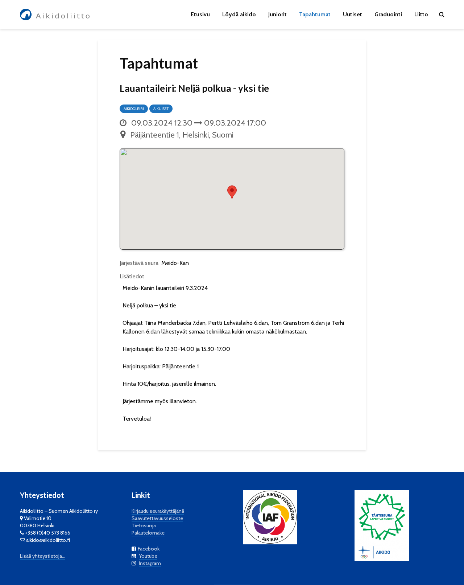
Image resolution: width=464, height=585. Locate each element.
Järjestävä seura (139, 262)
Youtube (148, 556)
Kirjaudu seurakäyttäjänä (158, 511)
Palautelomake (148, 532)
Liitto (421, 14)
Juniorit (277, 14)
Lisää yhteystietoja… (42, 556)
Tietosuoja (144, 525)
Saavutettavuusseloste (157, 518)
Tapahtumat (315, 14)
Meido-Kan (175, 262)
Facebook (149, 548)
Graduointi (388, 14)
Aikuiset (161, 108)
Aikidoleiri (134, 108)
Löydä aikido (239, 14)
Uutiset (352, 14)
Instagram (150, 563)
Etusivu (200, 14)
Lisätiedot (132, 276)
